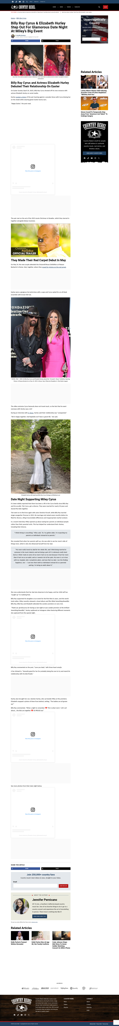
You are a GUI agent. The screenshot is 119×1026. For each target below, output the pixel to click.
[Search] (99, 7)
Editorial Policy (93, 1023)
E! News (30, 413)
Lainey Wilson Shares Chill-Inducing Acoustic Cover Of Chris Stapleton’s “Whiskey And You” (94, 92)
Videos (69, 7)
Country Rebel (69, 999)
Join (104, 39)
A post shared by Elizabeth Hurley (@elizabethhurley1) (33, 192)
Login (88, 1010)
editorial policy (35, 922)
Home (54, 7)
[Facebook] (84, 158)
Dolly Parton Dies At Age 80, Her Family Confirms (40, 943)
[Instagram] (95, 158)
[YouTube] (92, 158)
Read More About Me (40, 916)
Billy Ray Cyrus (21, 18)
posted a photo (21, 97)
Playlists (77, 7)
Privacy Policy (99, 1023)
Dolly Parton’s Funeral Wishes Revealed (19, 943)
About (88, 1001)
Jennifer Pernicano (21, 35)
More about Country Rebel (94, 153)
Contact (89, 1004)
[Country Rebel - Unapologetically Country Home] (23, 7)
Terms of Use (105, 1023)
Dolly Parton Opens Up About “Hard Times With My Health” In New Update (77, 12)
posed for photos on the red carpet (54, 267)
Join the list (63, 886)
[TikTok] (88, 158)
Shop (105, 7)
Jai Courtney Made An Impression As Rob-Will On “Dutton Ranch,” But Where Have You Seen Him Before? (38, 12)
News (61, 7)
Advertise (89, 1007)
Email (15, 882)
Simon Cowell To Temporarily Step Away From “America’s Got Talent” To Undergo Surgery (94, 114)
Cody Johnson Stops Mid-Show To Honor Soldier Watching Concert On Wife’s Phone (61, 945)
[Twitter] (99, 158)
